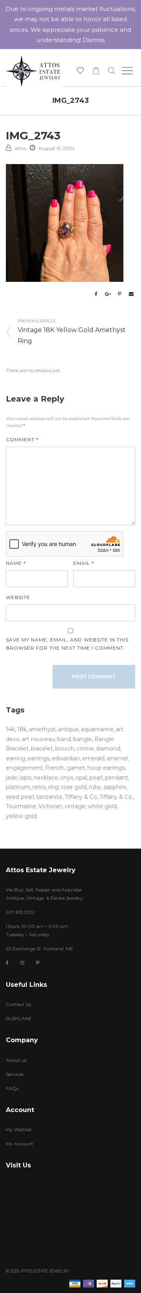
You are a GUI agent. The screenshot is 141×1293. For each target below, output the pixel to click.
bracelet (42, 748)
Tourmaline (21, 806)
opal (81, 777)
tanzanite (49, 796)
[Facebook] (7, 963)
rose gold (74, 787)
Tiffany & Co (81, 796)
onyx (66, 777)
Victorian (50, 806)
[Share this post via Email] (131, 294)
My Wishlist (19, 1129)
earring (15, 758)
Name (16, 563)
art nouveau (38, 739)
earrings (38, 758)
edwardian (66, 758)
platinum (18, 787)
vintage (75, 806)
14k (10, 729)
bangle (82, 739)
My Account (19, 1144)
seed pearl (20, 796)
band (64, 739)
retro (39, 787)
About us (16, 1060)
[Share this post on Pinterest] (119, 294)
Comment (22, 439)
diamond (108, 748)
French (54, 767)
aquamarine (97, 729)
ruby (95, 787)
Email (83, 563)
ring (53, 787)
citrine (85, 748)
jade (11, 777)
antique (68, 729)
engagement (24, 767)
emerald (93, 758)
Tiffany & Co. (116, 796)
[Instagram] (22, 963)
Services (15, 1074)
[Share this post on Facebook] (96, 294)
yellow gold (21, 816)
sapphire (115, 787)
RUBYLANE (19, 1018)
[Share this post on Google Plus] (108, 294)
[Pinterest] (38, 963)
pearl (96, 777)
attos (20, 148)
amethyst (42, 729)
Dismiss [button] (94, 40)
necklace (46, 777)
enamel (117, 758)
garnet (76, 767)
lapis (25, 777)
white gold (102, 806)
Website (18, 597)
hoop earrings (106, 767)
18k (22, 729)
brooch (64, 748)
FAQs (12, 1088)
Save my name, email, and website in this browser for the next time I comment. (67, 644)
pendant (116, 777)
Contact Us (18, 1004)
